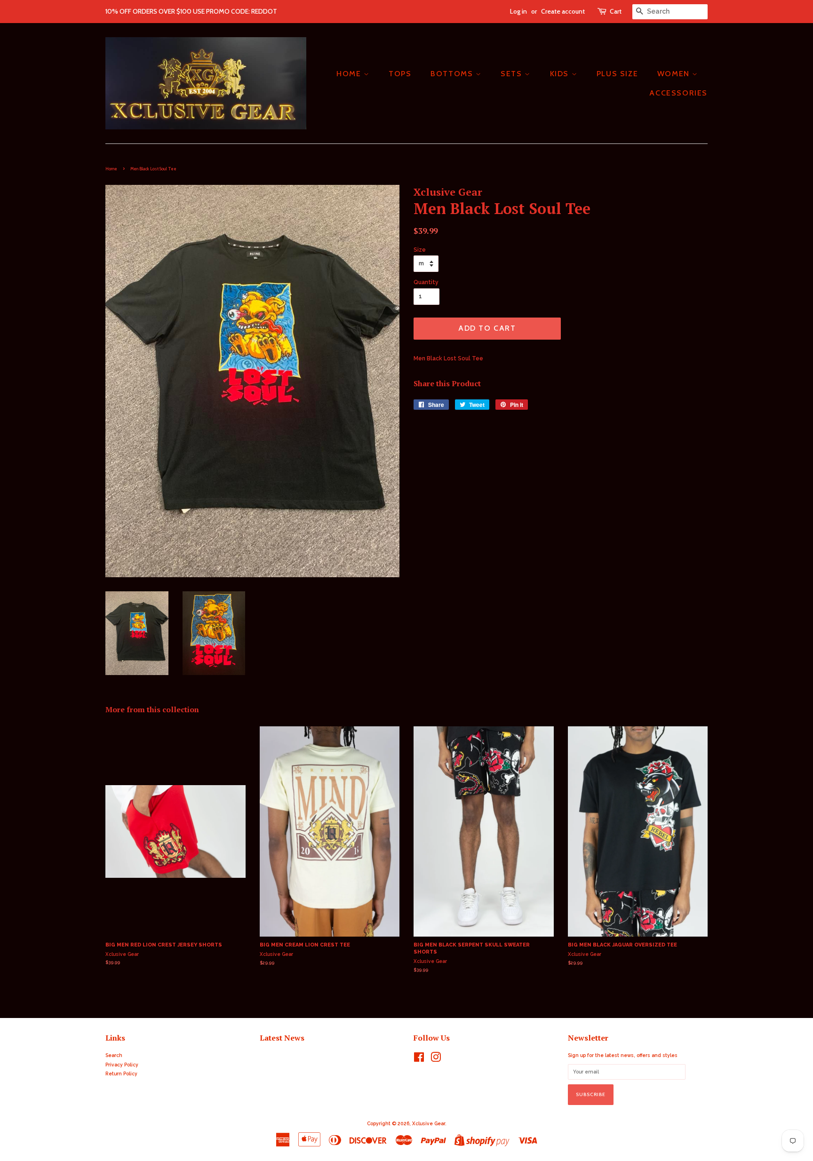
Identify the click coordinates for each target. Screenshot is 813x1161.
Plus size (617, 73)
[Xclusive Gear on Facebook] (419, 1059)
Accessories (678, 92)
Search (113, 1055)
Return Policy (121, 1073)
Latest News (282, 1038)
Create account (563, 11)
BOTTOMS (453, 73)
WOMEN (675, 73)
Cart (616, 11)
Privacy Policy (121, 1064)
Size (420, 250)
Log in (518, 11)
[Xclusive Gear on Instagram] (435, 1059)
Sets (513, 73)
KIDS (561, 73)
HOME (350, 73)
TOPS (400, 73)
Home (111, 168)
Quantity (426, 282)
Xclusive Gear (428, 1123)
